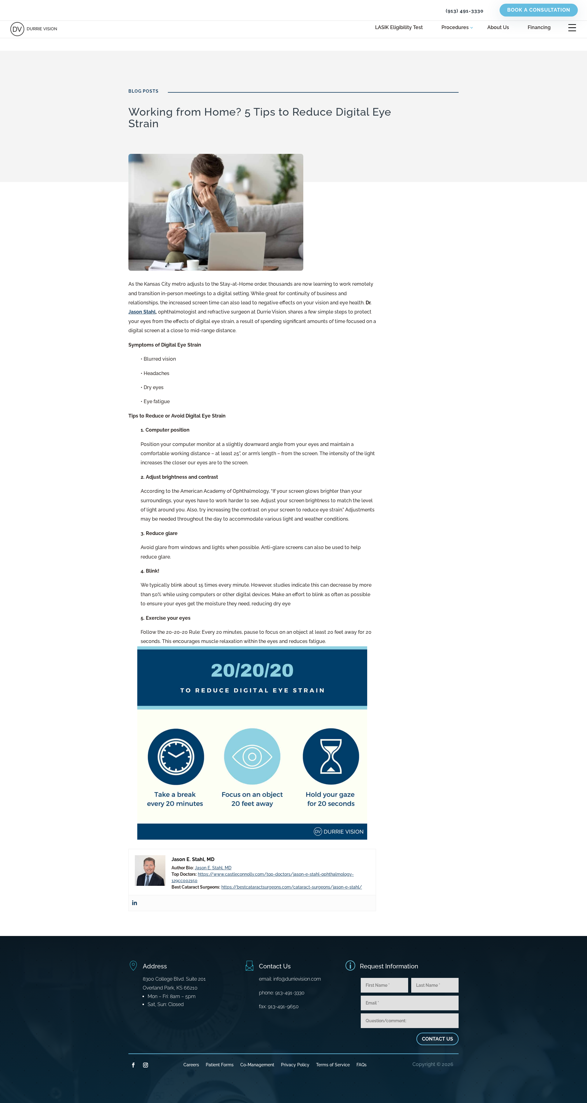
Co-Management (257, 1064)
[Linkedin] (134, 903)
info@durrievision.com (297, 979)
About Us (498, 27)
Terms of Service (333, 1064)
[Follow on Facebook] (133, 1065)
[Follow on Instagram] (145, 1065)
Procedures (455, 27)
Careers (191, 1064)
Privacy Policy (295, 1064)
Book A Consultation (538, 10)
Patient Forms (220, 1064)
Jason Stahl (142, 312)
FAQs (361, 1064)
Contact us (437, 1039)
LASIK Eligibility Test (399, 27)
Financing (539, 27)
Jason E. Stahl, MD (213, 867)
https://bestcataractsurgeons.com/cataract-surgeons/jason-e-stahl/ (291, 887)
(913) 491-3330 (465, 11)
